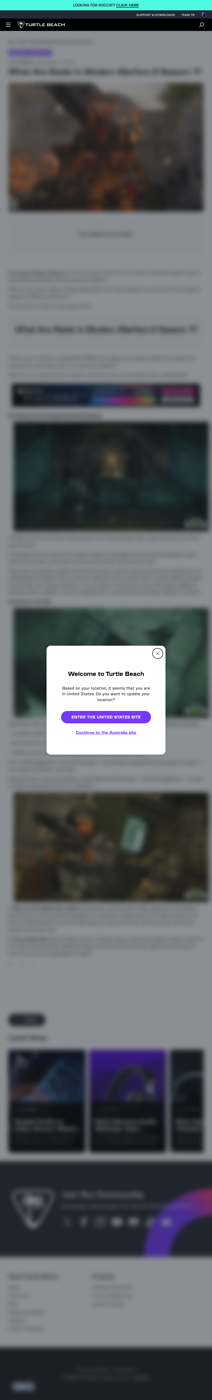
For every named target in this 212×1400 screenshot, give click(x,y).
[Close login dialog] (154, 820)
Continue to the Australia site (106, 732)
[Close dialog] (158, 653)
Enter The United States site (106, 717)
